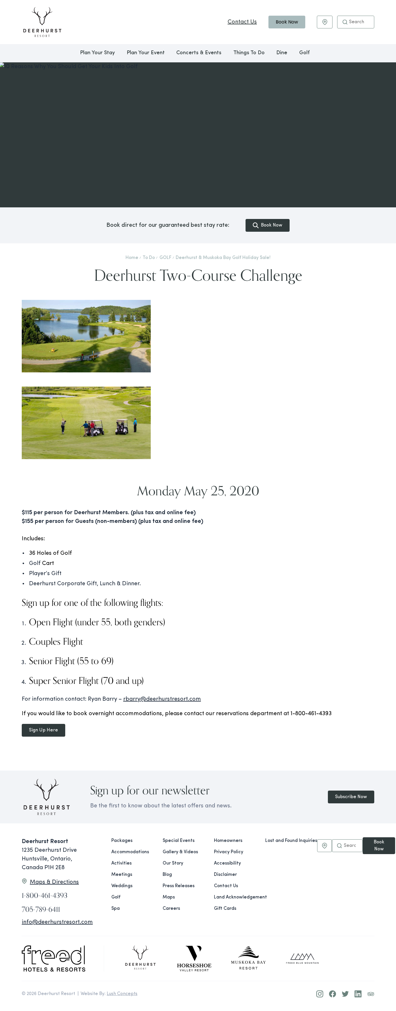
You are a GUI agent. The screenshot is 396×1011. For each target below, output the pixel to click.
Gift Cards (225, 908)
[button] (345, 22)
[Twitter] (345, 993)
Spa (115, 908)
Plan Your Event (146, 53)
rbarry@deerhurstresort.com (162, 699)
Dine (281, 53)
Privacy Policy (228, 852)
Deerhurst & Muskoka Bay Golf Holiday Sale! (223, 258)
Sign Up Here (43, 730)
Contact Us (242, 22)
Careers (171, 908)
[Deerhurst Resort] (140, 958)
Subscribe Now (351, 797)
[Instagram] (319, 993)
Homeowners (228, 840)
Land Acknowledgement (235, 897)
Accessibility (227, 863)
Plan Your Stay (97, 53)
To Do (149, 258)
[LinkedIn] (358, 993)
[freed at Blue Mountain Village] (302, 958)
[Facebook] (332, 993)
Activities (121, 863)
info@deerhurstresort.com (57, 922)
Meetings (121, 874)
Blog (167, 874)
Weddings (121, 886)
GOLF (165, 258)
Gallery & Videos (180, 852)
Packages (121, 840)
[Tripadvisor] (370, 993)
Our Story (173, 863)
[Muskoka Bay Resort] (248, 958)
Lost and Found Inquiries (291, 840)
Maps (169, 897)
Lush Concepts (122, 994)
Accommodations (130, 852)
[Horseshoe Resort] (194, 958)
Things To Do (249, 53)
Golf (304, 53)
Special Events (179, 840)
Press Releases (179, 886)
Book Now (287, 22)
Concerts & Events (198, 53)
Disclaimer (225, 874)
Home (132, 258)
